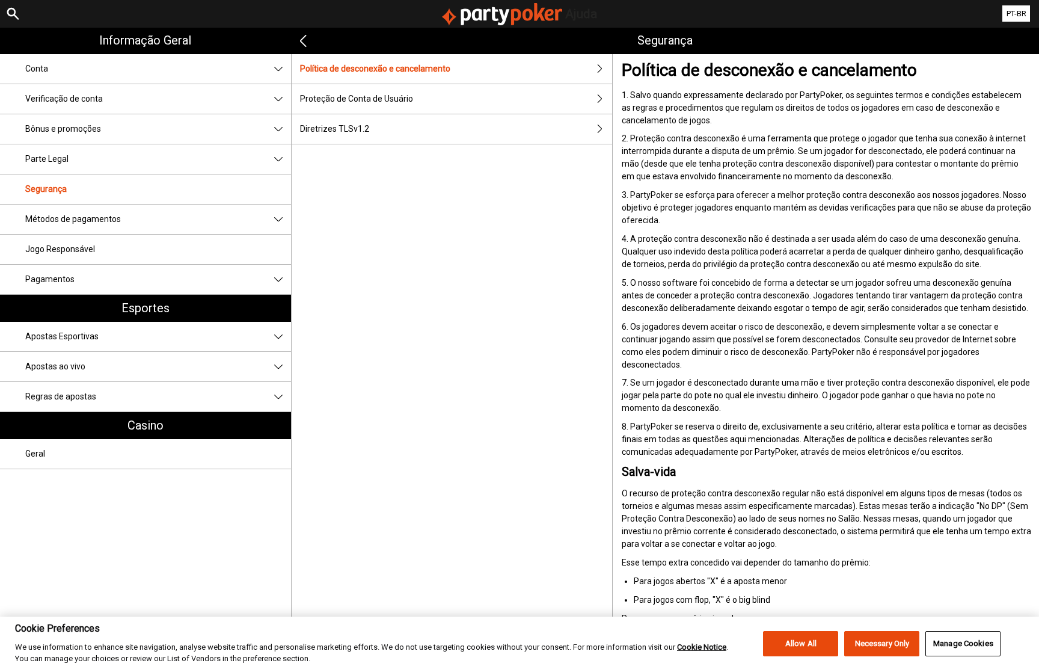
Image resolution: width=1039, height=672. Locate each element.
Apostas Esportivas (62, 336)
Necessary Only (882, 643)
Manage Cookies (963, 643)
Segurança (46, 189)
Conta (36, 68)
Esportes (145, 308)
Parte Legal (47, 159)
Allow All (801, 643)
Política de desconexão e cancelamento (375, 68)
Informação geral (145, 40)
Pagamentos (50, 279)
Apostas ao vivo (55, 366)
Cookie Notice (701, 646)
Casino (145, 425)
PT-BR (1016, 13)
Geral (35, 453)
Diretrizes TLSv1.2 (334, 129)
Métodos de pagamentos (73, 219)
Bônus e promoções (63, 129)
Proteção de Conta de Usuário (356, 98)
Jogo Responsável (60, 249)
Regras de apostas (60, 396)
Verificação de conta (64, 98)
